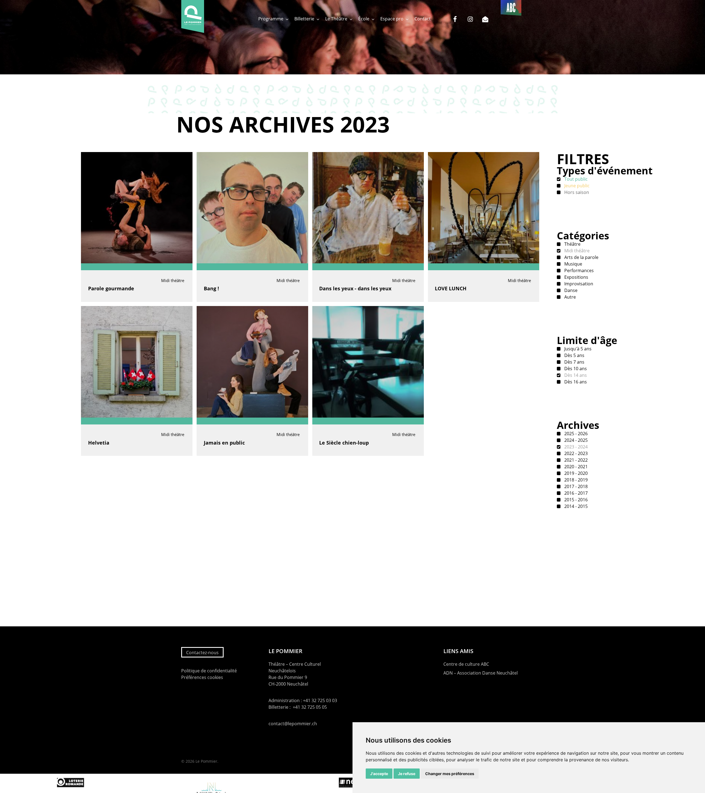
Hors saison (576, 192)
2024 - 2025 (575, 440)
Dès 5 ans (573, 355)
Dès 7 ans (573, 362)
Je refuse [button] (406, 773)
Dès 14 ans (575, 375)
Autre (569, 297)
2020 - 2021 (575, 467)
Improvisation (578, 284)
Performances (578, 270)
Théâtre (572, 244)
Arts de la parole (580, 257)
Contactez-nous (202, 652)
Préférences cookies (202, 677)
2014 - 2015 (575, 506)
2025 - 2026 (575, 434)
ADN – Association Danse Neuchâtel (480, 673)
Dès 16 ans (575, 382)
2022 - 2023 (575, 453)
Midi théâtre (576, 251)
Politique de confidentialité (209, 671)
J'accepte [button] (379, 773)
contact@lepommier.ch (293, 724)
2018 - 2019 (575, 480)
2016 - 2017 (575, 493)
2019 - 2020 (575, 473)
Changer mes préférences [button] (449, 773)
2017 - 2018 (575, 486)
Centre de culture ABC (466, 664)
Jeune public (576, 186)
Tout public (575, 179)
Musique (572, 264)
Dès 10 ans (575, 369)
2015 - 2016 (575, 500)
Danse (570, 290)
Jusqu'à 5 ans (577, 349)
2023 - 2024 (575, 447)
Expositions (575, 277)
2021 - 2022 (575, 460)
